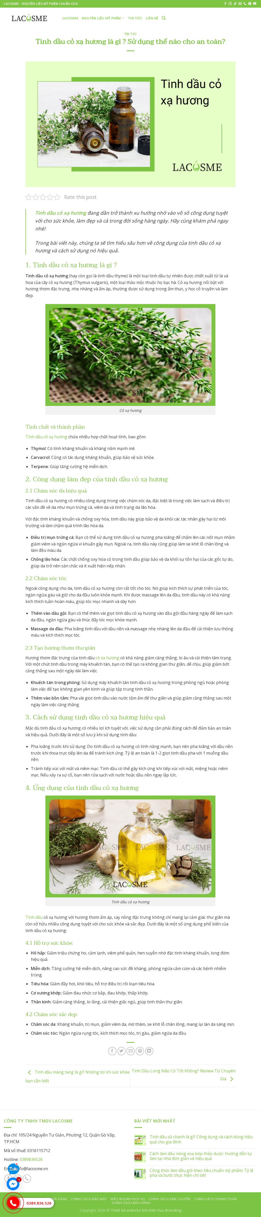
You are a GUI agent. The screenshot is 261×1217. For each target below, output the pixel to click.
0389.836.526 (39, 1203)
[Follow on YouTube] (254, 4)
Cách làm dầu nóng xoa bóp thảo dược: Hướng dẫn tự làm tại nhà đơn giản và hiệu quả (201, 1156)
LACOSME (70, 18)
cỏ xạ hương (107, 658)
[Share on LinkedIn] (149, 1051)
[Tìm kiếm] (164, 18)
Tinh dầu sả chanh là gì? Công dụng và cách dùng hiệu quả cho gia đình (201, 1139)
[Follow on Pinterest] (249, 4)
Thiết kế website (126, 1210)
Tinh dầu (34, 917)
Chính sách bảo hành (131, 1203)
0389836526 (31, 1159)
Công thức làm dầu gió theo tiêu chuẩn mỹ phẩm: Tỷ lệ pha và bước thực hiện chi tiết (201, 1173)
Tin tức (135, 18)
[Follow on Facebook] (225, 4)
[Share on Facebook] (112, 1051)
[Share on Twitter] (121, 1051)
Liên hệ (152, 18)
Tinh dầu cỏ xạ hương (46, 437)
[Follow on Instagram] (230, 4)
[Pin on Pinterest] (140, 1051)
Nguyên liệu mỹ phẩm (101, 18)
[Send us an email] (240, 4)
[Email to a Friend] (130, 1051)
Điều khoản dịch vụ (128, 1199)
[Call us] (244, 4)
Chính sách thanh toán (215, 1199)
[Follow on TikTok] (235, 4)
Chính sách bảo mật (89, 1199)
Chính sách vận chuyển (170, 1199)
